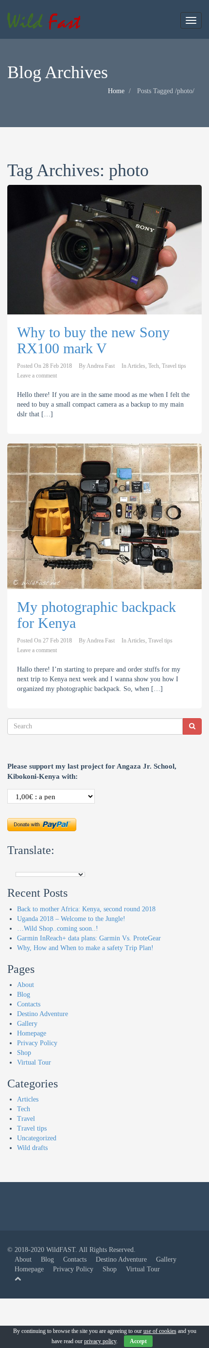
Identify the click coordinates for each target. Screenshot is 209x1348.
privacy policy (100, 1341)
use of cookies (159, 1331)
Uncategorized (36, 1138)
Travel (26, 1118)
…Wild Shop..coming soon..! (57, 928)
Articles (136, 365)
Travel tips (174, 365)
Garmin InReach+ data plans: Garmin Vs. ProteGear (89, 938)
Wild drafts (32, 1147)
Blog (23, 994)
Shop (24, 1052)
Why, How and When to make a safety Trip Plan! (85, 948)
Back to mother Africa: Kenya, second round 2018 (86, 909)
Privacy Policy (37, 1043)
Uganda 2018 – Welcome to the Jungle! (71, 918)
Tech (153, 365)
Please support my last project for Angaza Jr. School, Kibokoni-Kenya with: (91, 771)
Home (116, 91)
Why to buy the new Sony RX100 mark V (93, 340)
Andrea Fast (101, 365)
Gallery (27, 1023)
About (25, 984)
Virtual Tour (34, 1062)
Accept (138, 1341)
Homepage (31, 1033)
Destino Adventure (42, 1014)
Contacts (28, 1004)
